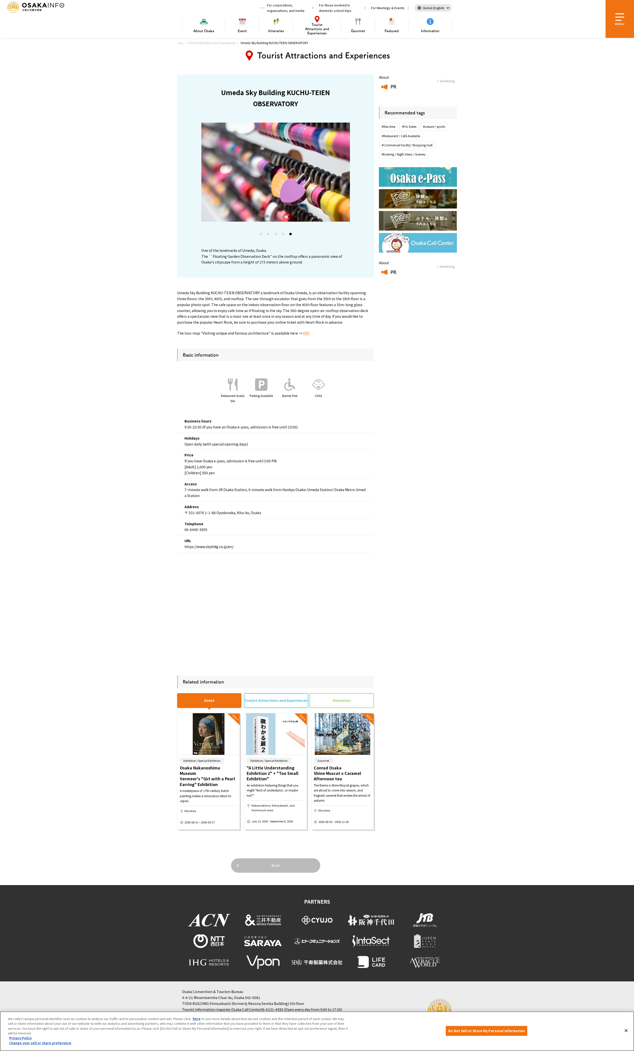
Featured (392, 31)
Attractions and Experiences (317, 29)
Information (430, 31)
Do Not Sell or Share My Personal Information (486, 1030)
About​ (203, 31)
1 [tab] (261, 235)
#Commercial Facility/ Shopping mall (407, 145)
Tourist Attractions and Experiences (212, 43)
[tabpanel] (275, 172)
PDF (306, 333)
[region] (317, 1031)
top (180, 43)
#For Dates (409, 126)
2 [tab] (268, 235)
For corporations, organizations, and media (285, 8)
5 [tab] (290, 235)
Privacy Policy (20, 1038)
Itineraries (276, 31)
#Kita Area (388, 126)
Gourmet (358, 31)
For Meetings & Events (387, 7)
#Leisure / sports (434, 126)
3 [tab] (275, 235)
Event (242, 31)
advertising (447, 81)
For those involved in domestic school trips (335, 8)
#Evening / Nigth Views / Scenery (403, 154)
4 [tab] (283, 235)
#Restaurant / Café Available (401, 136)
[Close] (626, 1030)
